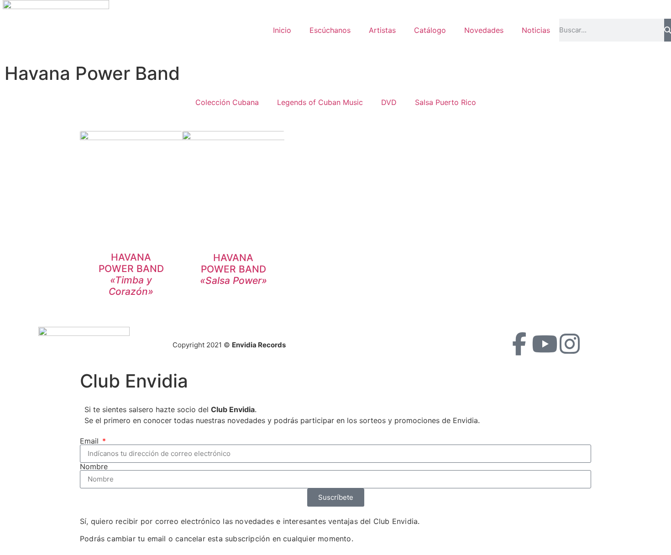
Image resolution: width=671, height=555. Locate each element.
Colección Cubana (227, 102)
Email (90, 441)
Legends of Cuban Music (320, 102)
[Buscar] (667, 30)
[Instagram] (569, 343)
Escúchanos (330, 30)
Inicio (282, 30)
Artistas (382, 30)
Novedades (483, 30)
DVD (389, 102)
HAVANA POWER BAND (131, 274)
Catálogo (430, 30)
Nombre (94, 466)
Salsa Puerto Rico (445, 102)
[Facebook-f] (519, 343)
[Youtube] (544, 343)
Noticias (536, 30)
